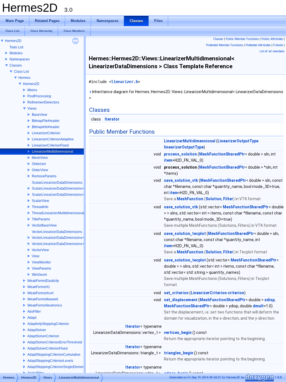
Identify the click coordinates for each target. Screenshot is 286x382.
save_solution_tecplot (185, 233)
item (168, 160)
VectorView (40, 250)
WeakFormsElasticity (43, 281)
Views (32, 108)
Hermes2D (13, 41)
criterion (236, 293)
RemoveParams (44, 176)
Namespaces (19, 59)
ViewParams (41, 268)
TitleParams (41, 219)
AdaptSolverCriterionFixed (47, 348)
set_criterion (176, 293)
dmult (258, 306)
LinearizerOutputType (238, 141)
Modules (16, 53)
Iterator (112, 119)
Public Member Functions (242, 39)
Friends (278, 45)
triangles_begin (178, 353)
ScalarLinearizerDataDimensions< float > (63, 195)
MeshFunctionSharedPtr (222, 154)
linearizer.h (124, 81)
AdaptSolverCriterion (43, 336)
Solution (213, 199)
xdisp (269, 300)
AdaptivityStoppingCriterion (48, 324)
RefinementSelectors (43, 102)
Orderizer (39, 164)
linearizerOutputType (184, 147)
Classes (15, 65)
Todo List (16, 47)
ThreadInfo (40, 207)
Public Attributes (272, 39)
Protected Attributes (258, 45)
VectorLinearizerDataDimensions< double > (65, 238)
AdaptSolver (36, 330)
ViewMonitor (41, 262)
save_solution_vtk (181, 180)
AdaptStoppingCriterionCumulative (53, 355)
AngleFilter (35, 373)
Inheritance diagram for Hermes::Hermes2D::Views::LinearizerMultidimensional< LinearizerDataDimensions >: (186, 94)
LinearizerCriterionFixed (50, 145)
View (35, 256)
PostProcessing (39, 96)
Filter (228, 199)
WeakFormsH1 (38, 287)
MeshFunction (190, 199)
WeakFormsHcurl (40, 293)
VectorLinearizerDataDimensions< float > (63, 244)
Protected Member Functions (224, 45)
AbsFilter (34, 311)
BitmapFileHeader (45, 121)
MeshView (40, 158)
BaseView (39, 115)
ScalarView (40, 201)
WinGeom (39, 275)
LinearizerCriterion (46, 133)
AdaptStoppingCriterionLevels (50, 361)
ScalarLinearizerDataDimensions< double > (65, 188)
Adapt (31, 318)
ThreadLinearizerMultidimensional (58, 213)
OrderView (40, 170)
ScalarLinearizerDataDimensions (57, 183)
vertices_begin (178, 332)
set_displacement (180, 300)
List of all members (272, 51)
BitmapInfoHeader (45, 127)
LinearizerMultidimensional (52, 152)
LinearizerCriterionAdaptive (53, 139)
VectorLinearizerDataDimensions (57, 232)
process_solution (180, 154)
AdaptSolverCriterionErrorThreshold (54, 342)
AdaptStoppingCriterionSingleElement (56, 367)
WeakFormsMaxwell (42, 299)
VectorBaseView (44, 225)
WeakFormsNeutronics (44, 305)
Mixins (32, 90)
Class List (21, 72)
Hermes (24, 78)
